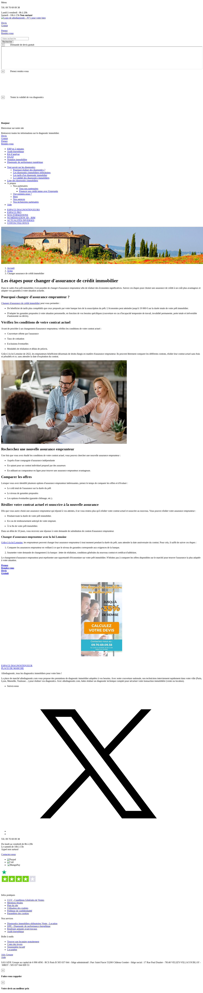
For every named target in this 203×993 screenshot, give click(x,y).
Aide (3, 957)
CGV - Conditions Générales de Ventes (25, 900)
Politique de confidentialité (19, 910)
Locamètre (12, 949)
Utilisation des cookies (17, 908)
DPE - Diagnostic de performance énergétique (28, 926)
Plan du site (12, 905)
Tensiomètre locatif (16, 947)
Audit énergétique (15, 931)
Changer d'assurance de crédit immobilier (20, 303)
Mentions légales (15, 902)
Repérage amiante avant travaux (22, 929)
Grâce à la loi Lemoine (12, 542)
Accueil (10, 268)
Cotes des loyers (14, 944)
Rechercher (7, 42)
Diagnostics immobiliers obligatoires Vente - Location (32, 923)
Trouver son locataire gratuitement (23, 941)
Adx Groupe (7, 954)
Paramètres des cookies (18, 913)
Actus (10, 270)
